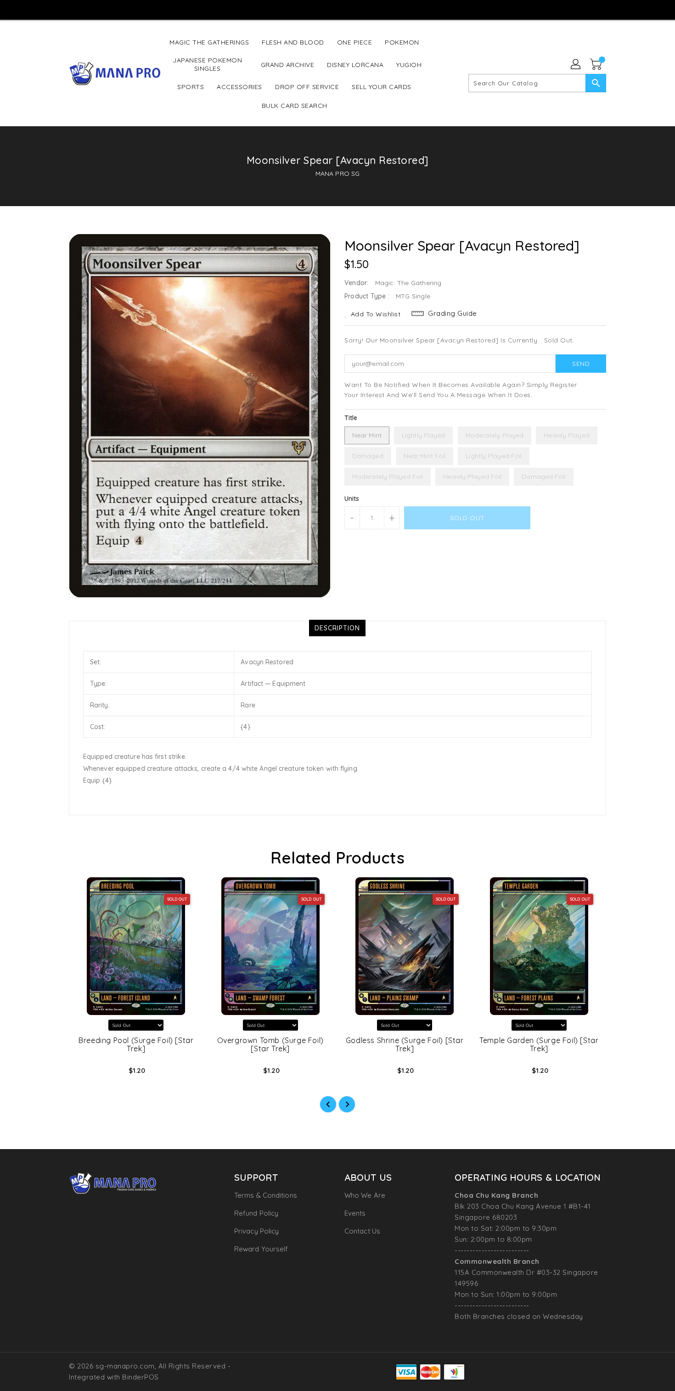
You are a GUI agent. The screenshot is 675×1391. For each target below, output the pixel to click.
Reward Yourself (261, 1249)
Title (351, 418)
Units (352, 498)
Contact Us (362, 1231)
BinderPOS (140, 1377)
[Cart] (597, 65)
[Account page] (576, 65)
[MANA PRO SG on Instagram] (319, 9)
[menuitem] (209, 42)
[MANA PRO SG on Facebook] (302, 9)
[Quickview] (83, 1073)
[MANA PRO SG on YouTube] (337, 9)
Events (355, 1213)
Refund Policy (256, 1213)
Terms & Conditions (265, 1195)
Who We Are (364, 1195)
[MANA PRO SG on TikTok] (354, 9)
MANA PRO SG (337, 173)
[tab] (337, 628)
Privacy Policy (256, 1231)
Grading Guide (452, 313)
